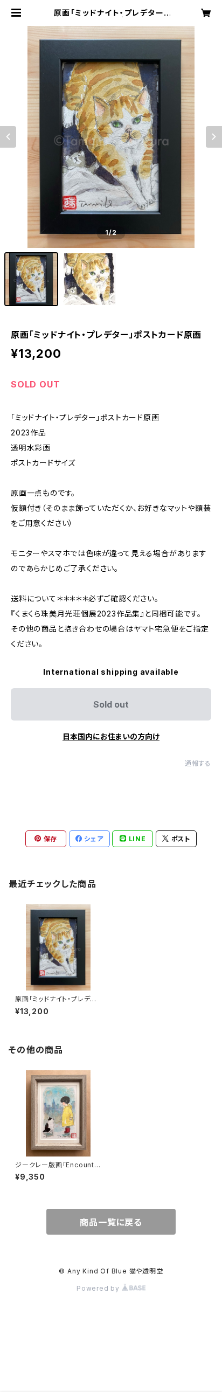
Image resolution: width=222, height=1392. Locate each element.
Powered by (99, 1288)
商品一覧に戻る (111, 1222)
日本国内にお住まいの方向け (111, 736)
